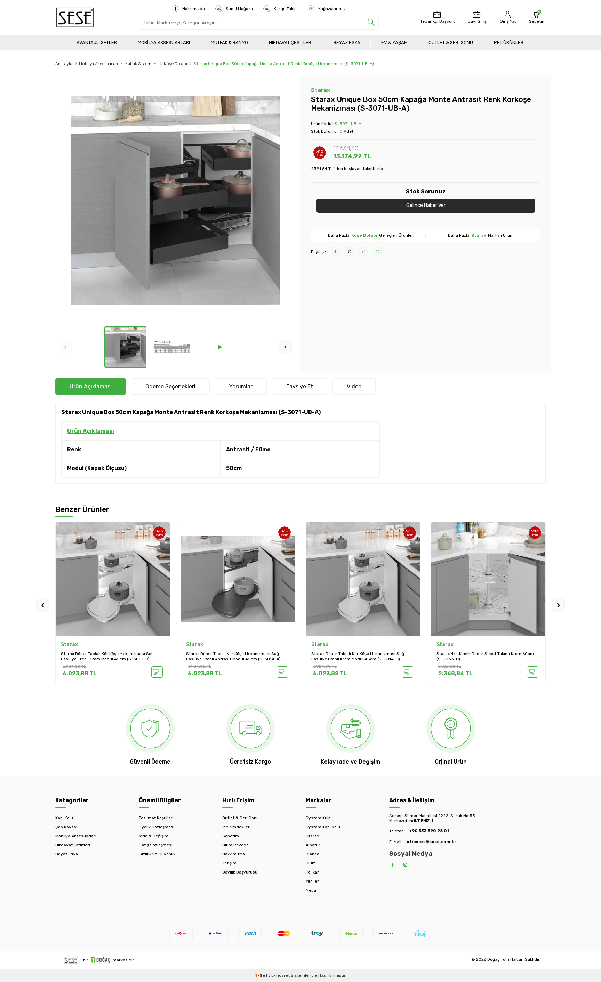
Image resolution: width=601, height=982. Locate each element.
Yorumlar (241, 386)
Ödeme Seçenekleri (170, 386)
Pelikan (313, 872)
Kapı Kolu (64, 817)
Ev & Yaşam (394, 42)
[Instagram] (405, 864)
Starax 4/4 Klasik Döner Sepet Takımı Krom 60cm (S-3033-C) (360, 656)
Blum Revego (235, 845)
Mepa (311, 890)
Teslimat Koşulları (156, 817)
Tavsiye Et (299, 386)
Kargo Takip (285, 8)
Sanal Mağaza (239, 8)
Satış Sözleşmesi (156, 845)
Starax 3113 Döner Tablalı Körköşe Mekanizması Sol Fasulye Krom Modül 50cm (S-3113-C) (486, 656)
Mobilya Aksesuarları (164, 42)
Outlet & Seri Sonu (450, 42)
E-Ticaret (280, 975)
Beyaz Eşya (347, 42)
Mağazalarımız (332, 8)
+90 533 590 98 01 (429, 830)
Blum (311, 863)
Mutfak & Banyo (229, 42)
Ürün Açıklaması (91, 386)
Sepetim (230, 836)
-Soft (263, 975)
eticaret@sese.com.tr (431, 841)
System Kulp (318, 817)
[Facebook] (392, 864)
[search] (371, 22)
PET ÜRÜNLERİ (509, 42)
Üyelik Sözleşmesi (156, 826)
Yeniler (312, 881)
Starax (320, 90)
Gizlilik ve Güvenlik (157, 854)
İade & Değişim (153, 836)
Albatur (313, 845)
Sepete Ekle (157, 672)
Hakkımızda (193, 8)
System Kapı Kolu (323, 826)
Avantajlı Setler (97, 42)
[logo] (75, 17)
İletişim (229, 863)
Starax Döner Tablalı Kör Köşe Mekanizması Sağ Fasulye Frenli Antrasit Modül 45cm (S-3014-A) (108, 656)
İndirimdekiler (236, 826)
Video (354, 386)
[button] (65, 346)
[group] (175, 201)
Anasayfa (63, 63)
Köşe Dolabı (175, 63)
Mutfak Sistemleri (141, 63)
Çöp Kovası (66, 826)
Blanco (312, 854)
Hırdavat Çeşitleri (291, 42)
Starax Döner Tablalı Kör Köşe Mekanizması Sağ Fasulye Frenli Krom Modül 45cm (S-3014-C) (232, 656)
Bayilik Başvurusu (239, 872)
